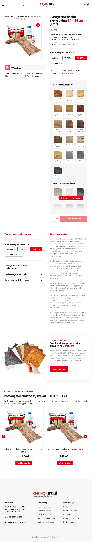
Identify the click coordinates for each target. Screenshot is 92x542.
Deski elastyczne (23, 16)
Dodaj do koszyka (74, 219)
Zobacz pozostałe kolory (71, 198)
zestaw (64, 76)
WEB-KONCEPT (53, 537)
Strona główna (10, 16)
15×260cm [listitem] (68, 58)
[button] (3, 5)
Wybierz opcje (23, 463)
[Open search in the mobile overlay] (23, 5)
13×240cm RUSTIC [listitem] (58, 63)
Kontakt (9, 502)
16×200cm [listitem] (55, 58)
